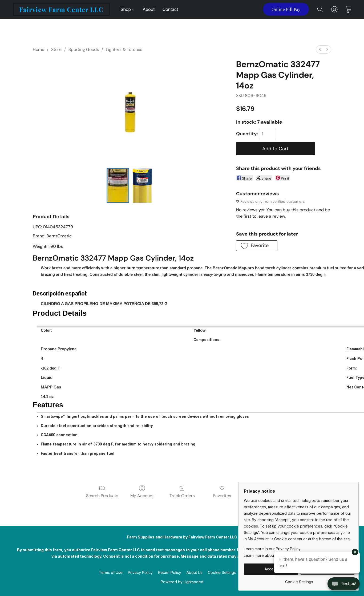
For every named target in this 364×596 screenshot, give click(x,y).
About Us (195, 572)
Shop (126, 9)
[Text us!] (343, 584)
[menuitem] (319, 49)
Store (56, 49)
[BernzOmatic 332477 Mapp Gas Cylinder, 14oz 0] (118, 185)
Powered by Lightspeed (182, 581)
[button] (61, 9)
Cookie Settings (222, 572)
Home (38, 49)
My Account (142, 495)
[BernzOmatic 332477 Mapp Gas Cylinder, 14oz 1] (142, 185)
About (149, 9)
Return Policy (169, 572)
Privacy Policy (140, 572)
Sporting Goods (83, 49)
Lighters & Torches (124, 49)
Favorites (222, 495)
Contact (170, 9)
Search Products (102, 495)
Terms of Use (111, 572)
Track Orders (182, 495)
